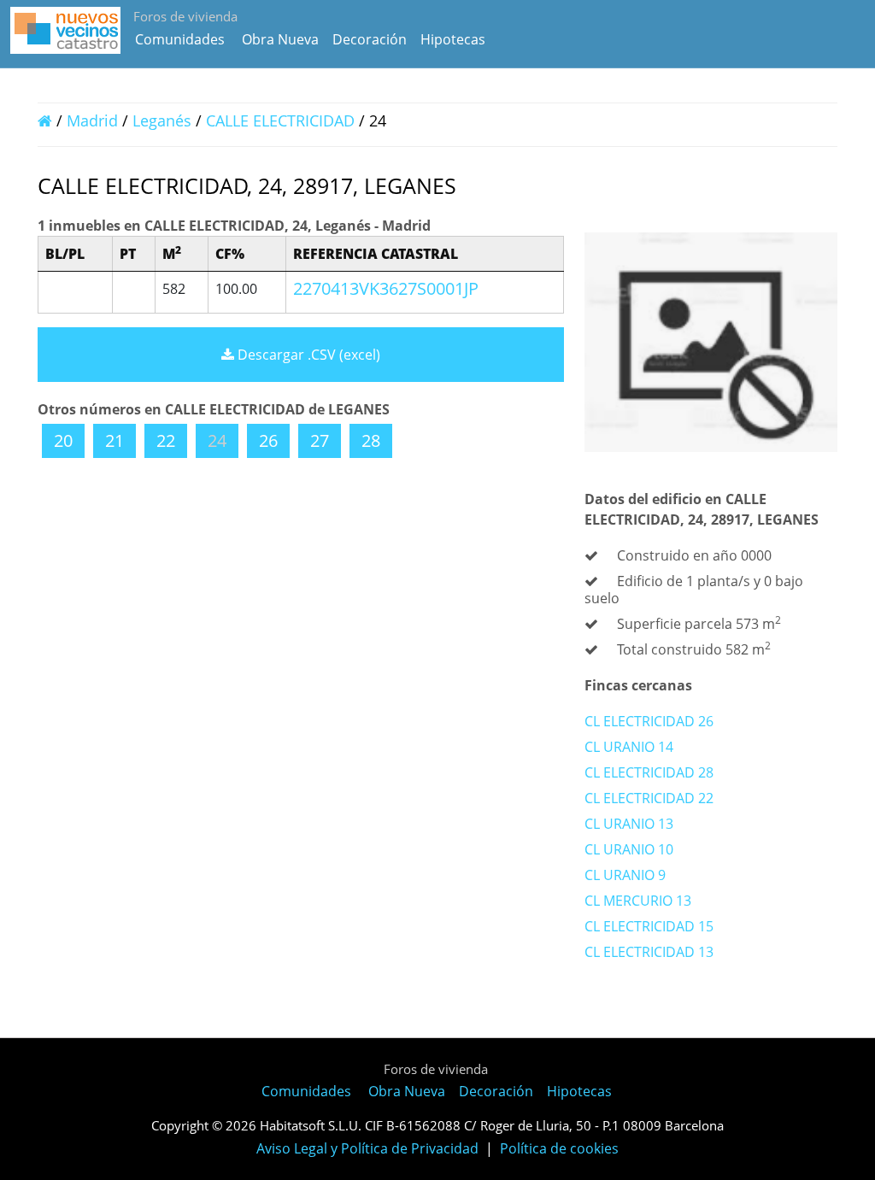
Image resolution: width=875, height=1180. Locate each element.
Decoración (369, 39)
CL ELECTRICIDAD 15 (649, 926)
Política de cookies (559, 1148)
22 (165, 440)
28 (370, 440)
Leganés (161, 120)
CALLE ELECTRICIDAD (282, 120)
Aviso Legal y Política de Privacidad (367, 1148)
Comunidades (180, 39)
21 (114, 440)
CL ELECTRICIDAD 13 (649, 951)
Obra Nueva (280, 39)
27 (319, 440)
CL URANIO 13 (628, 823)
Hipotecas (452, 39)
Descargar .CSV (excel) (307, 354)
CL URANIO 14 (628, 746)
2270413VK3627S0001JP (386, 288)
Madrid (92, 120)
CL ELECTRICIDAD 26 (649, 721)
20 (63, 440)
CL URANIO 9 (625, 875)
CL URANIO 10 (628, 849)
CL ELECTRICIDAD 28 (649, 772)
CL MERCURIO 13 (637, 900)
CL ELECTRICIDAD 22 (649, 798)
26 (268, 440)
